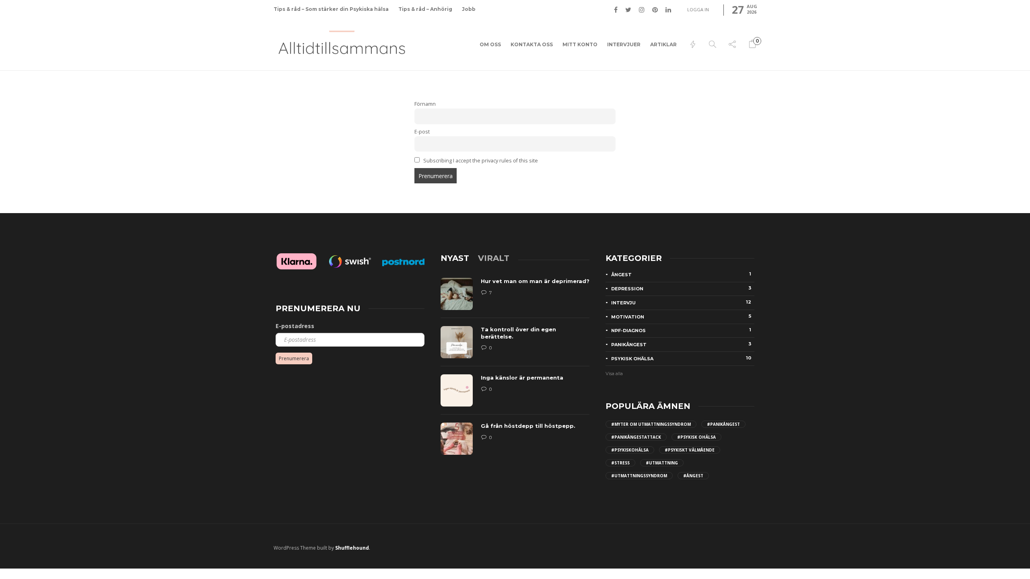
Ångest (681, 274)
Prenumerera (294, 358)
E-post (422, 131)
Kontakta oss (532, 44)
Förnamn (425, 104)
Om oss (490, 44)
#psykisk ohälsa (696, 437)
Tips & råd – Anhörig (425, 9)
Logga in (698, 9)
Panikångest (681, 344)
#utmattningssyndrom (639, 475)
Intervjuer (624, 44)
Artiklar (663, 44)
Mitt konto (579, 44)
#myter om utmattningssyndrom (651, 424)
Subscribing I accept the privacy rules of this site (480, 160)
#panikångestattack (636, 437)
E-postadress (295, 326)
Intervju (681, 302)
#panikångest (723, 424)
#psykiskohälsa (630, 450)
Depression (681, 288)
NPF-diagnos (681, 330)
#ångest (693, 475)
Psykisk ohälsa (681, 358)
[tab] (455, 258)
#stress (620, 463)
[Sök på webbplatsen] (712, 44)
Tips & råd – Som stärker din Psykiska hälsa (331, 9)
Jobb (469, 9)
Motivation (681, 316)
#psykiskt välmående (690, 450)
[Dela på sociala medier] (732, 44)
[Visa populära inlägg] (692, 44)
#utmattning (662, 463)
